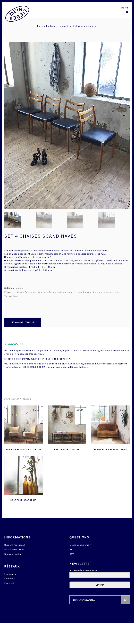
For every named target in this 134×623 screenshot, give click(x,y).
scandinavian (84, 292)
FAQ (71, 549)
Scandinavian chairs (103, 292)
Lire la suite (16, 449)
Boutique (50, 26)
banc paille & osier (67, 449)
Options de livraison (23, 322)
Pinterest (9, 583)
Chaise (41, 292)
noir (55, 292)
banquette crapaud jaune (110, 449)
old (60, 292)
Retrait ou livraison (14, 549)
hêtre (49, 292)
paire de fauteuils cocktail (23, 449)
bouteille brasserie (23, 500)
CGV (71, 554)
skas (117, 292)
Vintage (8, 296)
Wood (16, 296)
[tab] (22, 322)
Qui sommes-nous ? (14, 545)
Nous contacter (12, 554)
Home (40, 26)
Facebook (9, 578)
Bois (27, 292)
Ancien (20, 292)
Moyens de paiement (80, 545)
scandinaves (69, 292)
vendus (62, 26)
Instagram (10, 574)
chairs (33, 292)
